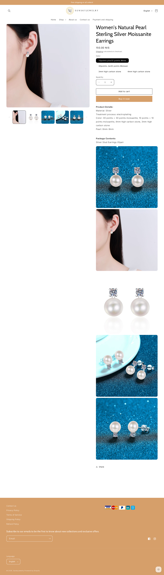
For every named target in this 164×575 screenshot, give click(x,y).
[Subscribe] (49, 539)
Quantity (99, 77)
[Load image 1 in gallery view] (19, 117)
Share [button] (101, 467)
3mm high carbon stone (110, 71)
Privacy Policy (12, 510)
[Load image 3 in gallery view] (47, 117)
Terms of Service (14, 515)
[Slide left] (9, 117)
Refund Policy (12, 524)
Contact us (11, 506)
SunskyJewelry (18, 571)
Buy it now (124, 99)
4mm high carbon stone (139, 71)
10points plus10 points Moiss (112, 60)
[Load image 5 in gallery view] (76, 117)
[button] (9, 11)
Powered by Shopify (32, 571)
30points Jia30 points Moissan (113, 66)
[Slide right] (87, 117)
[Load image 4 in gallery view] (62, 117)
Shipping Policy (13, 519)
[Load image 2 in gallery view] (33, 117)
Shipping (99, 51)
